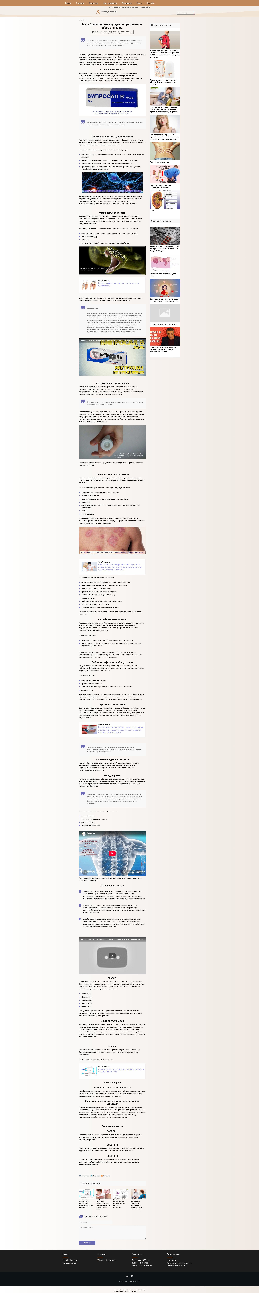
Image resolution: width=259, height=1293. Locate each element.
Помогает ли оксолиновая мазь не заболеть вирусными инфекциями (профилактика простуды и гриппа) (164, 109)
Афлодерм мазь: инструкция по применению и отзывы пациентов (86, 1204)
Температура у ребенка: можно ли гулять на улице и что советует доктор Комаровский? (163, 349)
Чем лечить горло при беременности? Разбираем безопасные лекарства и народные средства (164, 249)
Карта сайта (171, 1260)
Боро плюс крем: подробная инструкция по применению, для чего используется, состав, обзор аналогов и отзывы (120, 567)
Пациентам (93, 3)
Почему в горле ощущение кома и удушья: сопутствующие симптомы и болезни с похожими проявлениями (164, 137)
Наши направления (110, 3)
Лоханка (153, 210)
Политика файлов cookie (176, 1266)
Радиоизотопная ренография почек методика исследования (119, 1204)
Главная (68, 3)
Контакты (150, 3)
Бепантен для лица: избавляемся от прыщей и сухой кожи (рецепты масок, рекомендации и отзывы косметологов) (120, 730)
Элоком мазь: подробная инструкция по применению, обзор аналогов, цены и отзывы (103, 1205)
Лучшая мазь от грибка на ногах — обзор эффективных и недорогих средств (163, 82)
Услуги (139, 3)
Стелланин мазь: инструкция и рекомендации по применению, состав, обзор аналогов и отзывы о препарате (137, 1206)
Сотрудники (126, 3)
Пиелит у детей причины (159, 162)
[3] (193, 12)
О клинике (80, 3)
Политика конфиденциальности (179, 1263)
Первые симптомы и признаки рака (163, 324)
